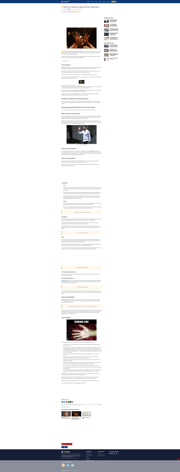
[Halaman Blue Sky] (114, 453)
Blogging (88, 1)
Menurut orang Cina (64, 280)
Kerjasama (113, 1)
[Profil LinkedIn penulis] (68, 9)
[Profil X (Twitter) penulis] (70, 9)
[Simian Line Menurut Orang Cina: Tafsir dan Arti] (66, 414)
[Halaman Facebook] (109, 453)
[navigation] (65, 61)
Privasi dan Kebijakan (89, 454)
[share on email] (72, 402)
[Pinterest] (66, 402)
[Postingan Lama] (66, 447)
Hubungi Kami (88, 459)
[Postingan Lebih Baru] (62, 447)
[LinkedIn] (112, 453)
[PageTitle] (64, 1)
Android (108, 1)
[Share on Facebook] (62, 402)
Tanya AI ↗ (99, 453)
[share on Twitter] (64, 402)
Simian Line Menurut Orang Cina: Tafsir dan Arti (66, 418)
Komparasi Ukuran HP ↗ (101, 455)
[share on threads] (70, 402)
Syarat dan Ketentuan (89, 455)
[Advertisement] (81, 20)
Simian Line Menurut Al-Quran (86, 418)
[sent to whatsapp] (68, 402)
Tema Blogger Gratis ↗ (101, 454)
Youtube (96, 1)
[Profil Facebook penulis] (69, 9)
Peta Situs (87, 458)
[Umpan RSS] (116, 453)
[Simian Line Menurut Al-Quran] (86, 414)
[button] (98, 405)
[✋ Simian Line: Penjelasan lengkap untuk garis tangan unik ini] (76, 414)
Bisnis (92, 1)
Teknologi (104, 1)
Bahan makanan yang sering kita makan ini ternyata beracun (71, 85)
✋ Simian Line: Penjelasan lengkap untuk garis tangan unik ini (76, 418)
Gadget (100, 1)
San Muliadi (66, 9)
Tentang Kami (88, 453)
